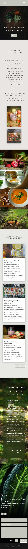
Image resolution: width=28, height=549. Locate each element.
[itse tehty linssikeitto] (14, 189)
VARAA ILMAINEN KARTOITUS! (15, 451)
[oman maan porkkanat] (14, 228)
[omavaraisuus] (14, 169)
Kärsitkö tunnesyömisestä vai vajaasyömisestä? (12, 301)
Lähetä (23, 541)
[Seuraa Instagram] (15, 35)
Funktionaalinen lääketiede (11, 261)
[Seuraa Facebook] (12, 35)
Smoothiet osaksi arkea (10, 341)
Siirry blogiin (20, 366)
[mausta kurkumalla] (14, 209)
